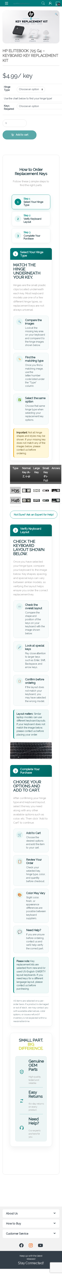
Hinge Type (7, 88)
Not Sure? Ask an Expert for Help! (33, 514)
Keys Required (9, 107)
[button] (56, 14)
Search (43, 3)
